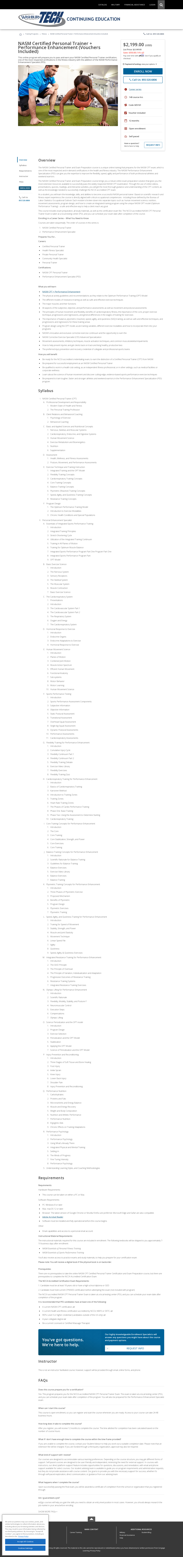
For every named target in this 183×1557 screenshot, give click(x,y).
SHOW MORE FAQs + (47, 1511)
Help (121, 1538)
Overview (23, 160)
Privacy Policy (95, 1551)
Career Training (76, 1532)
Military (122, 1532)
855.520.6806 (24, 200)
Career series (135, 89)
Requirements (25, 171)
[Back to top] (91, 1529)
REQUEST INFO (153, 145)
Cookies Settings (25, 1548)
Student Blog (146, 1532)
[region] (25, 1535)
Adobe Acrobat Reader (52, 1217)
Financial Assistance (127, 1535)
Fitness (44, 34)
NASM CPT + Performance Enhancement (61, 291)
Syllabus (23, 165)
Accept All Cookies (25, 1542)
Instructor (23, 176)
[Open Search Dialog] (161, 4)
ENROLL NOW (143, 71)
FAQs (21, 182)
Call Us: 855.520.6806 (153, 34)
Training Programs (31, 34)
